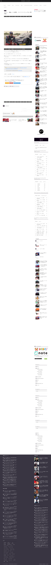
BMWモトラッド (9, 542)
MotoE (37, 446)
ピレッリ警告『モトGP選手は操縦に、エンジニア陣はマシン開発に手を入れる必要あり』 (10, 520)
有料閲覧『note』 (26, 76)
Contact (45, 5)
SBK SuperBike (39, 376)
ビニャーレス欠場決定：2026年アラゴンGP (10, 472)
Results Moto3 (40, 441)
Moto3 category (39, 373)
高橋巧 (7, 561)
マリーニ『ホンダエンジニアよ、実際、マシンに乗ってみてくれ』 (10, 505)
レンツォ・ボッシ (10, 560)
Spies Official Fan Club (9, 544)
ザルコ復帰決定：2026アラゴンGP (8, 530)
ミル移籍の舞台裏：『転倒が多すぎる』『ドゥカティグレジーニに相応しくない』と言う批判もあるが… (10, 509)
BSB (21, 5)
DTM (11, 86)
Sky (5, 86)
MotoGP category (40, 369)
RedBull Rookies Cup (40, 383)
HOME (38, 366)
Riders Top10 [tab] (37, 195)
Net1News (12, 543)
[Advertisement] (18, 24)
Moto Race (17, 5)
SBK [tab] (40, 145)
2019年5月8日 (20, 70)
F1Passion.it (5, 543)
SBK (13, 5)
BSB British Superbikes (40, 378)
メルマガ (38, 451)
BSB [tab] (43, 145)
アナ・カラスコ (11, 545)
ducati (12, 542)
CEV (37, 381)
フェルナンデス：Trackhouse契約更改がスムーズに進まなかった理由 (10, 491)
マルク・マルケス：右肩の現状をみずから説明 (10, 536)
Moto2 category (39, 371)
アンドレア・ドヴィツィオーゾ (16, 86)
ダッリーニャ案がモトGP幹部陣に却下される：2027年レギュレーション (10, 513)
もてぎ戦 (14, 544)
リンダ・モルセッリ (5, 560)
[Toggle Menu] (1, 1)
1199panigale (5, 542)
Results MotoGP (40, 370)
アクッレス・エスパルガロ (6, 545)
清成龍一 (4, 561)
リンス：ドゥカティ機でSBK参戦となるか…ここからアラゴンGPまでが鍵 (10, 524)
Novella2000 (5, 544)
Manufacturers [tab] (44, 195)
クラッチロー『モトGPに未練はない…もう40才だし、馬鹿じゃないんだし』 (10, 533)
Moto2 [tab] (41, 154)
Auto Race (36, 5)
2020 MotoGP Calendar (28, 5)
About (41, 5)
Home (5, 5)
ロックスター (14, 560)
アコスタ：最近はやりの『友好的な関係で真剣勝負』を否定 (10, 495)
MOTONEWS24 (8, 543)
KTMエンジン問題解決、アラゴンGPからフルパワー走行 (10, 498)
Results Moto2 (40, 372)
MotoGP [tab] (36, 145)
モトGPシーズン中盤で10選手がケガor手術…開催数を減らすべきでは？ (10, 527)
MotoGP (9, 5)
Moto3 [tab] (44, 154)
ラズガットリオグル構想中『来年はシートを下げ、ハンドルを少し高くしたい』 (10, 516)
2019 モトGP (8, 86)
